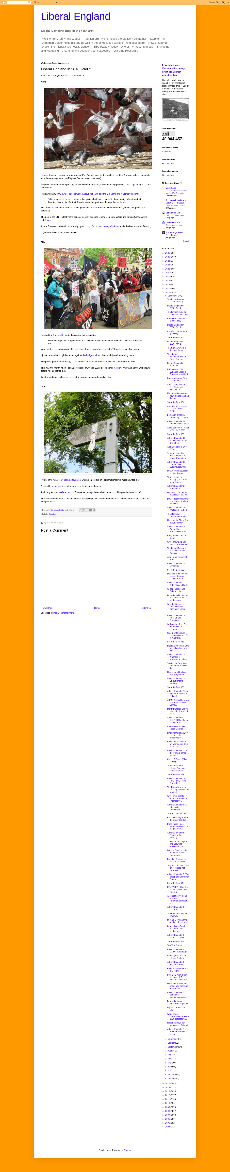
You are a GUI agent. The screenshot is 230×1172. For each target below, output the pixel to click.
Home (97, 608)
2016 (167, 292)
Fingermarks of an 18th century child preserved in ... (177, 735)
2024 (167, 261)
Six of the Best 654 (175, 402)
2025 (167, 257)
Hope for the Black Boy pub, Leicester (177, 521)
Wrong (50, 220)
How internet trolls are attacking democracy (178, 673)
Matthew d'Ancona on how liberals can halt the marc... (178, 395)
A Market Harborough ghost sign (177, 332)
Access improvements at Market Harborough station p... (177, 899)
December (173, 296)
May (170, 1062)
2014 (167, 1087)
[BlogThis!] (84, 510)
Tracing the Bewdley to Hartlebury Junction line (177, 665)
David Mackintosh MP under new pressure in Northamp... (177, 986)
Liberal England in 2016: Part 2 (175, 342)
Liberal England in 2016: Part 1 (175, 364)
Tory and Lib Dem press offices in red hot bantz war (178, 868)
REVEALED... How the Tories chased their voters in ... (177, 889)
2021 (167, 273)
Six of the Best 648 (175, 883)
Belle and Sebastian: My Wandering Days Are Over (177, 744)
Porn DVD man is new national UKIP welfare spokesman (177, 977)
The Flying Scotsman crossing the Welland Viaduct (178, 789)
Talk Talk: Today (174, 945)
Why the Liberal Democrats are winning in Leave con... (176, 608)
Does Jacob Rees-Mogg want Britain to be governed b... (177, 826)
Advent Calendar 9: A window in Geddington (176, 807)
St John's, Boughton (71, 480)
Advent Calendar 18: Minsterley (176, 564)
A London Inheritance (176, 200)
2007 (167, 1115)
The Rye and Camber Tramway (177, 914)
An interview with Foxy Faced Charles (177, 727)
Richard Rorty (63, 361)
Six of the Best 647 (175, 941)
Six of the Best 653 (175, 434)
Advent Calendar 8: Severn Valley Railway (176, 835)
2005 (167, 1123)
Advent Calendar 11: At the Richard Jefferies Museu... (178, 753)
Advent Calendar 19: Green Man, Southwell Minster (176, 529)
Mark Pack (171, 188)
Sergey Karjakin (48, 175)
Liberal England (75, 16)
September (173, 1047)
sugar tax (56, 486)
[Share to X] (87, 510)
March (171, 1070)
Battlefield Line (60, 335)
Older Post (146, 608)
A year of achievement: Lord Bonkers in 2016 (177, 408)
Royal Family (85, 349)
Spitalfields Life (173, 213)
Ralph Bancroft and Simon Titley (176, 319)
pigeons (134, 184)
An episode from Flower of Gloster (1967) (178, 429)
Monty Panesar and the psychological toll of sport (177, 711)
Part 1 (44, 75)
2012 (167, 1095)
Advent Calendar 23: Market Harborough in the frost (177, 440)
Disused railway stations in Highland (177, 1002)
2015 (167, 1083)
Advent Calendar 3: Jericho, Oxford (176, 963)
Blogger (127, 1150)
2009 (167, 1107)
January (171, 1078)
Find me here (168, 163)
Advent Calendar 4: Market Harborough (177, 950)
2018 (167, 284)
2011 (167, 1099)
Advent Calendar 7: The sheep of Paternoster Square (178, 876)
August (171, 1051)
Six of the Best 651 (175, 642)
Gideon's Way (121, 368)
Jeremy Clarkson (110, 226)
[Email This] (81, 510)
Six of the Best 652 (175, 570)
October (171, 1043)
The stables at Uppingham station (177, 515)
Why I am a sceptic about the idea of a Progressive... (177, 798)
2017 (167, 288)
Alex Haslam (99, 207)
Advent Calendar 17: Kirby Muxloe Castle (177, 583)
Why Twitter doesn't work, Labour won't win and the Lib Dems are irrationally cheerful (98, 194)
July (170, 1055)
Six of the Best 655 (175, 337)
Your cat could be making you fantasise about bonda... (178, 479)
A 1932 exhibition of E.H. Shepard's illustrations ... (176, 387)
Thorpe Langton (48, 501)
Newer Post (47, 608)
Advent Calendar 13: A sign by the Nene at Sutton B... (177, 693)
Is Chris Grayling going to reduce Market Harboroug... (177, 852)
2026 (167, 253)
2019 (167, 280)
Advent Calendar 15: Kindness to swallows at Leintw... (177, 657)
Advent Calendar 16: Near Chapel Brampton (176, 618)
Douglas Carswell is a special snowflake (177, 860)
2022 (167, 269)
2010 (167, 1103)
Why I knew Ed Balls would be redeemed (177, 543)
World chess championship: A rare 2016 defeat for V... (178, 1016)
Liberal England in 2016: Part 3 (175, 326)
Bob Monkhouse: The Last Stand (177, 379)
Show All (186, 241)
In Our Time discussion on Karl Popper (177, 472)
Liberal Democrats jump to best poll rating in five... (178, 648)
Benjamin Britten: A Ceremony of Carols (177, 416)
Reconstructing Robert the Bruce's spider (177, 818)
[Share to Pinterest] (93, 510)
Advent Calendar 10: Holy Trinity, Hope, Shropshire (176, 781)
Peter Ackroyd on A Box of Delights (177, 969)
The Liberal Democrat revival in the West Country (177, 550)
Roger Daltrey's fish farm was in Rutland (177, 1024)
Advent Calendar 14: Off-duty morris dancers (176, 681)
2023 (167, 265)
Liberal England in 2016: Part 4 (175, 307)
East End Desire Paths (175, 215)
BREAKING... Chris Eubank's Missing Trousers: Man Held (177, 371)
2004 (167, 1127)
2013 (167, 1091)
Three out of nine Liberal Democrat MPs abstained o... (177, 768)
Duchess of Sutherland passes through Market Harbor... (177, 576)
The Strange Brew (174, 232)
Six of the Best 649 (175, 774)
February (172, 1074)
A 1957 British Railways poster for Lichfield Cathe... (178, 702)
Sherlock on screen (174, 225)
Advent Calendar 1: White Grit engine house (176, 1031)
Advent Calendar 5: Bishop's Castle (176, 936)
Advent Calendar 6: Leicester (176, 908)
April (170, 1067)
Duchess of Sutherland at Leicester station (177, 493)
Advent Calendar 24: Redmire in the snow (178, 422)
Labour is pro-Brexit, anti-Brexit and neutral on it (176, 928)
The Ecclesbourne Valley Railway (175, 300)
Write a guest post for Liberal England (176, 956)
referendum (65, 492)
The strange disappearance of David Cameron (176, 356)
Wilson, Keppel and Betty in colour (176, 590)
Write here (167, 152)
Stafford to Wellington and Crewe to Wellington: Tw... (177, 844)
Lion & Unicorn (173, 222)
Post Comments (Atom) (63, 613)
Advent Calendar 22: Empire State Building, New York (177, 464)
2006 (167, 1119)
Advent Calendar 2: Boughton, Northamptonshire (176, 995)
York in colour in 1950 (177, 813)
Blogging (52, 514)
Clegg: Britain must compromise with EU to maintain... (178, 635)
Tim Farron (46, 377)
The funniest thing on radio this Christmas (177, 313)
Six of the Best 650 (175, 687)
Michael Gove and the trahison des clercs (177, 921)
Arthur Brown (171, 235)
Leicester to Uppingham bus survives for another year (178, 597)
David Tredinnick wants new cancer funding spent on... (178, 501)
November (173, 1039)
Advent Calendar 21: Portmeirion (176, 487)
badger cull (91, 355)
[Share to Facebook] (90, 510)
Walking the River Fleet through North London (177, 626)
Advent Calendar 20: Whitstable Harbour (177, 508)
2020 (167, 276)
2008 (167, 1111)
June (170, 1059)
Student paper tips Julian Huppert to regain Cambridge (176, 455)
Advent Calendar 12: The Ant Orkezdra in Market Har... (177, 720)
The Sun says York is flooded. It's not (176, 349)
